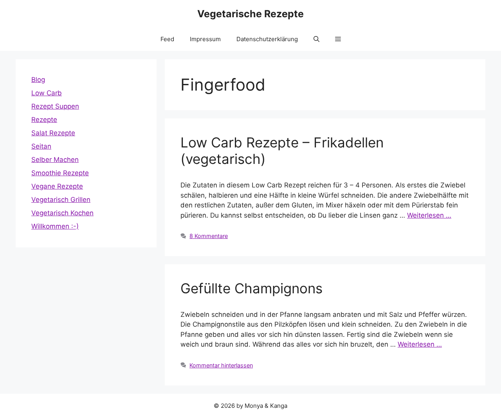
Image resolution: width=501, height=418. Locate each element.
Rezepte (44, 120)
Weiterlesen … (429, 215)
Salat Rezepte (53, 133)
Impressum (205, 39)
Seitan (41, 146)
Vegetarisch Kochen (62, 213)
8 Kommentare (208, 236)
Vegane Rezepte (57, 186)
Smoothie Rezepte (60, 173)
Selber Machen (55, 160)
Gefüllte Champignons (251, 288)
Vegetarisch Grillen (60, 200)
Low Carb (46, 93)
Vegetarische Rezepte (250, 14)
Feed (167, 39)
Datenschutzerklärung (267, 39)
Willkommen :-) (55, 226)
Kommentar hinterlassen (221, 365)
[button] (316, 39)
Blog (38, 80)
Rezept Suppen (55, 106)
